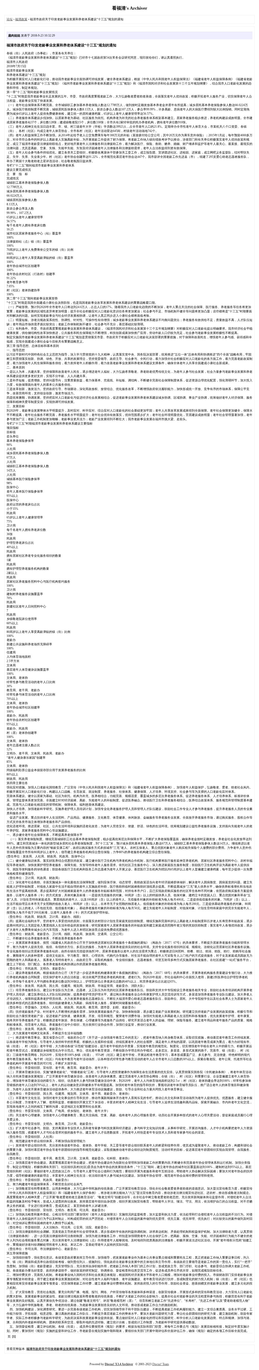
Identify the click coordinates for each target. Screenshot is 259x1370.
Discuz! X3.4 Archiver (119, 1364)
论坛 (10, 19)
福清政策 (21, 19)
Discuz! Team (160, 1364)
